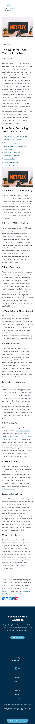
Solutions (17, 677)
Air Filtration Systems (11, 156)
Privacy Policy (20, 706)
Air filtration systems (23, 431)
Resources (18, 690)
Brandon (5, 708)
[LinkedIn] (16, 668)
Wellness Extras (9, 159)
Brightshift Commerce (13, 708)
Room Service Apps (11, 143)
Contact (17, 699)
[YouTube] (19, 668)
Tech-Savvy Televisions (12, 152)
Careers (17, 694)
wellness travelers (8, 489)
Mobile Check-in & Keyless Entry (15, 136)
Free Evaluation (17, 637)
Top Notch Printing (21, 710)
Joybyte (14, 710)
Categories (18, 681)
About (17, 673)
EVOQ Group (27, 704)
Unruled (29, 710)
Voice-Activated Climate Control (15, 146)
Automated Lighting (11, 162)
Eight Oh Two (28, 708)
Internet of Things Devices (13, 140)
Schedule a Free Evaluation (17, 721)
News (17, 686)
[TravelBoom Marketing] (17, 659)
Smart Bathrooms (10, 149)
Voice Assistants (10, 165)
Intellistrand (8, 710)
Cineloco (22, 708)
